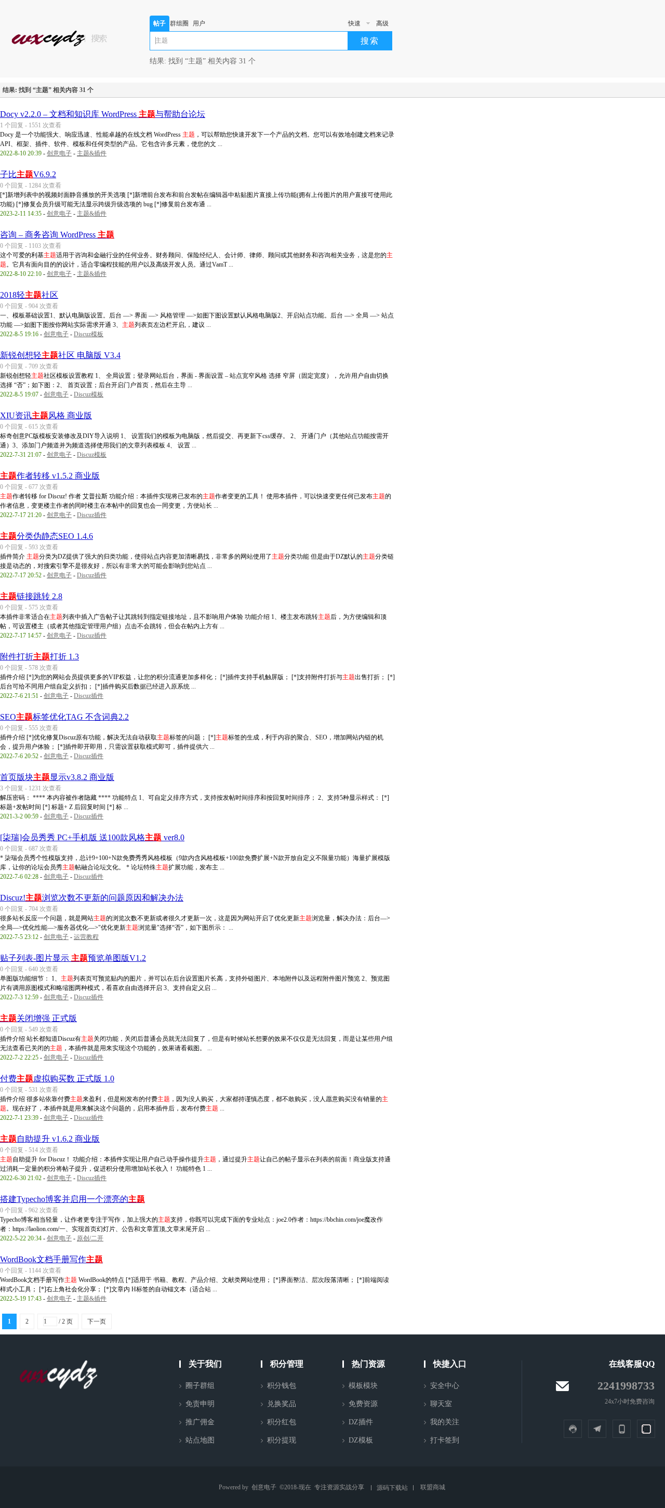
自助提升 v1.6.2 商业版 (50, 1138)
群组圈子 (179, 25)
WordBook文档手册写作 (51, 1259)
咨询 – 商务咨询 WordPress (57, 234)
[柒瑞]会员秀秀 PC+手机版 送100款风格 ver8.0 (92, 837)
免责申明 (200, 1404)
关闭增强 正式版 (38, 1018)
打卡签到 (444, 1440)
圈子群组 (200, 1386)
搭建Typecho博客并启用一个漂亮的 (72, 1199)
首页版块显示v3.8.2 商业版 (57, 777)
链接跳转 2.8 (31, 596)
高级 (382, 23)
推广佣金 (200, 1422)
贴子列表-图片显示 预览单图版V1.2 (73, 958)
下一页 (96, 1321)
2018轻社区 (29, 294)
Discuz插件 (92, 515)
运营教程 (86, 937)
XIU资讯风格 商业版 (46, 415)
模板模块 (363, 1386)
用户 (199, 23)
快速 (354, 23)
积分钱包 (281, 1386)
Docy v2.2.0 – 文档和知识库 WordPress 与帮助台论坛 (102, 114)
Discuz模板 (88, 334)
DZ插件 (361, 1422)
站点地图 (200, 1440)
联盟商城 (432, 1487)
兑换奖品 (281, 1404)
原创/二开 (90, 1238)
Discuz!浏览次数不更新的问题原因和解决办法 (91, 897)
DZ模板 (361, 1440)
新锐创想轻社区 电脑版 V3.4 (60, 355)
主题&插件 (92, 153)
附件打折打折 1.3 (39, 656)
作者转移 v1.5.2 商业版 (50, 475)
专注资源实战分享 (339, 1487)
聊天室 (441, 1404)
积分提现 (281, 1440)
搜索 (370, 40)
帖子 (159, 23)
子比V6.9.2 (28, 174)
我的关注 (444, 1422)
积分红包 (281, 1422)
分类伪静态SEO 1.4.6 (46, 536)
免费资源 (363, 1404)
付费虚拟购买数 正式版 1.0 (57, 1078)
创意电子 (59, 153)
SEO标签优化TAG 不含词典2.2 (64, 716)
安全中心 (444, 1386)
